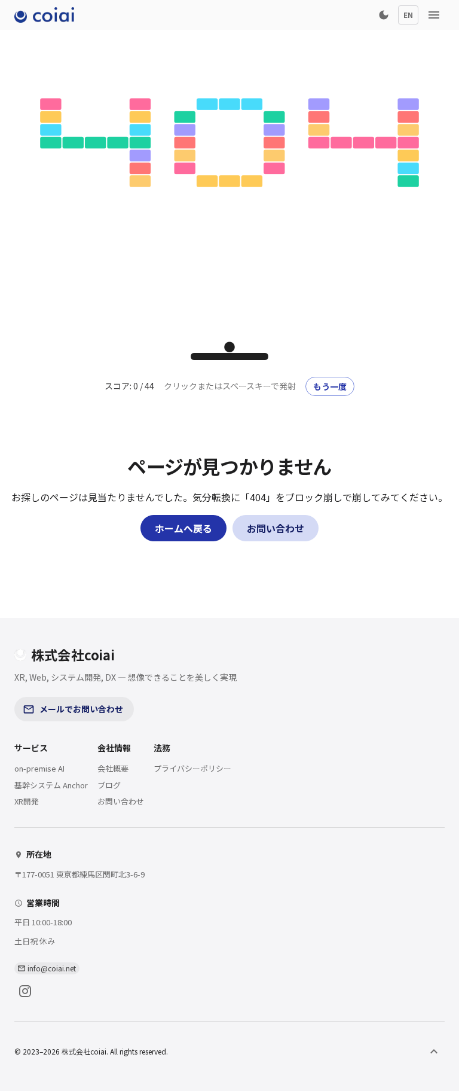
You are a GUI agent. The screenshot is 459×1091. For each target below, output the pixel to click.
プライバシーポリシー (192, 768)
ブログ (109, 785)
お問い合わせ (275, 528)
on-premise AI (39, 768)
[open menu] (434, 15)
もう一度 (330, 386)
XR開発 (26, 801)
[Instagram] (25, 991)
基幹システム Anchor (51, 785)
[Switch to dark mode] (383, 15)
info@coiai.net (51, 968)
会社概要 (112, 768)
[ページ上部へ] (434, 1051)
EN (408, 15)
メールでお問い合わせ (81, 709)
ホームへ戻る (183, 528)
